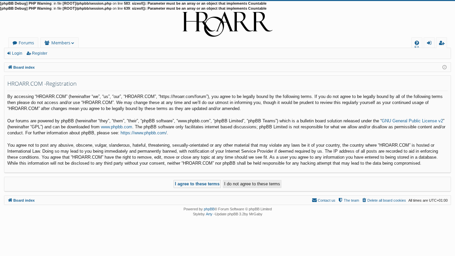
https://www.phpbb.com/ (144, 132)
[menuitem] (417, 43)
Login (17, 53)
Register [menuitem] (443, 44)
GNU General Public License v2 (412, 120)
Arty (209, 214)
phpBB (209, 209)
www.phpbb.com (116, 126)
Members (60, 43)
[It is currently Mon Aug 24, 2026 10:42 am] (444, 66)
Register (39, 53)
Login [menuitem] (430, 44)
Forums (26, 43)
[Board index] (227, 24)
